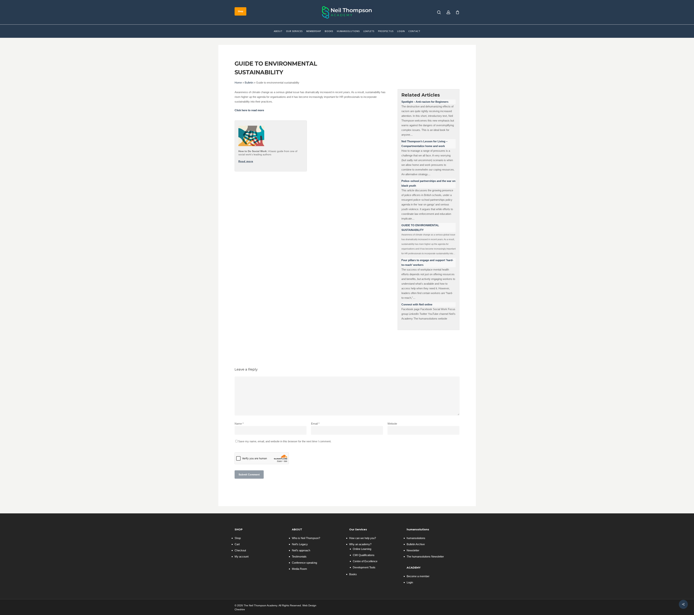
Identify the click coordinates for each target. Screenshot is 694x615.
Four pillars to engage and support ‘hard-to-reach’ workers (427, 262)
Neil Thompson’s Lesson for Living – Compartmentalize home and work (424, 144)
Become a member (418, 576)
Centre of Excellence (365, 561)
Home (238, 82)
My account (242, 556)
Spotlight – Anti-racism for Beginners (424, 101)
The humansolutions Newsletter (425, 556)
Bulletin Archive (416, 544)
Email (315, 423)
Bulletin (249, 82)
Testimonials (299, 556)
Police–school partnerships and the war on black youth (428, 183)
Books (353, 574)
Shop (238, 538)
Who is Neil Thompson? (306, 538)
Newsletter (413, 550)
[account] (448, 12)
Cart (237, 544)
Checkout (240, 550)
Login (410, 582)
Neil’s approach (301, 550)
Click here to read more (249, 110)
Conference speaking (304, 562)
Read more (245, 161)
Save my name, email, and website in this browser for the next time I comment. (284, 441)
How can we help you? (362, 538)
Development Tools (364, 567)
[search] (439, 12)
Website (392, 423)
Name (239, 423)
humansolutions (416, 538)
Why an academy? (360, 544)
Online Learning (362, 548)
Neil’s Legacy (300, 544)
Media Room (299, 568)
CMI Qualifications (363, 555)
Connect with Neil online (416, 304)
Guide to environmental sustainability (420, 227)
